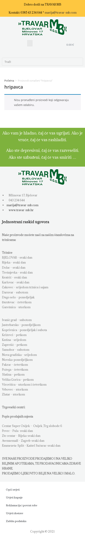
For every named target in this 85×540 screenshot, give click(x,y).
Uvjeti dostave (14, 513)
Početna (9, 80)
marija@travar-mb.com (60, 12)
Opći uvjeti (13, 489)
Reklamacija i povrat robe (21, 505)
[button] (30, 43)
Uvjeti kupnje (14, 497)
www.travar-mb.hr (21, 210)
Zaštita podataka (16, 521)
